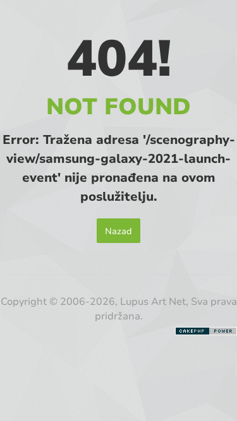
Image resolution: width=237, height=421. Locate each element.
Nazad (118, 231)
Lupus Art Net (153, 300)
